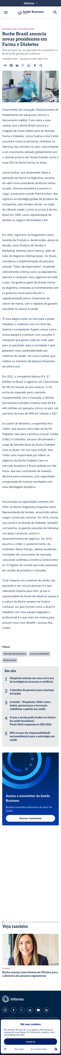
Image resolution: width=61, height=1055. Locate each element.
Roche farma (9, 660)
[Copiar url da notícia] (5, 65)
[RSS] (47, 1010)
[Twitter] (22, 1010)
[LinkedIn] (30, 1010)
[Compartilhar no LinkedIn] (17, 65)
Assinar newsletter (30, 818)
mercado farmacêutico (14, 653)
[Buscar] (55, 12)
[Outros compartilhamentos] (41, 65)
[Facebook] (13, 1010)
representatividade (39, 653)
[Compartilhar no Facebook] (35, 65)
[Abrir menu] (5, 12)
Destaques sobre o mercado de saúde (18, 29)
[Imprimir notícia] (11, 65)
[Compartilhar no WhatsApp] (29, 65)
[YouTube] (38, 1010)
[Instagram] (5, 1010)
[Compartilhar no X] (23, 65)
